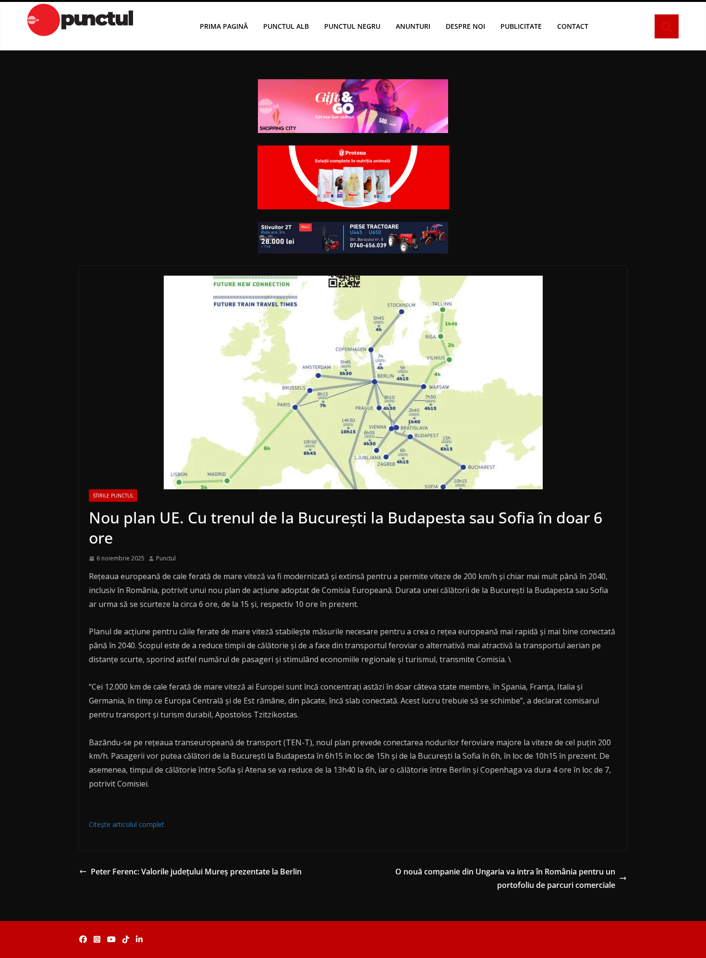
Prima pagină (224, 26)
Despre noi (465, 26)
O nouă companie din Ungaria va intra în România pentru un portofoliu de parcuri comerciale (505, 878)
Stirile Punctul (113, 495)
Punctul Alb (286, 26)
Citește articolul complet (126, 824)
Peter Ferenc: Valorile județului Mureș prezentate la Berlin (196, 871)
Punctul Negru (352, 26)
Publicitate (521, 26)
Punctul (166, 558)
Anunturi (413, 26)
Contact (572, 26)
